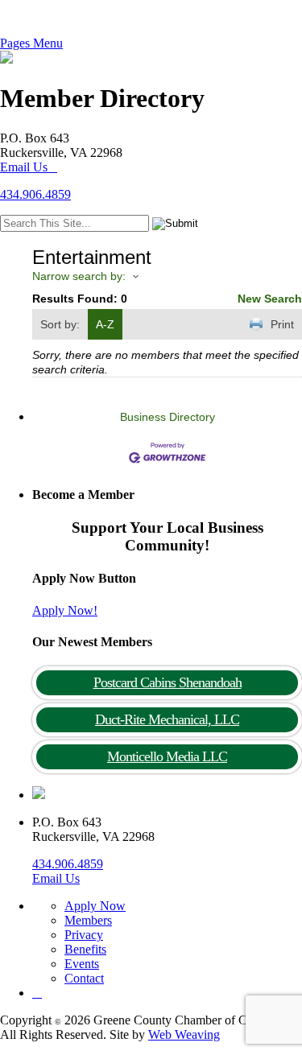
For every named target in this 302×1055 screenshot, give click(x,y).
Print (282, 324)
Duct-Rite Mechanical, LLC (167, 719)
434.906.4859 (35, 194)
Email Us (24, 167)
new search (270, 298)
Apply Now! (64, 610)
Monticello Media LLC (167, 756)
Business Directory (167, 416)
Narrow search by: (79, 276)
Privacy (83, 935)
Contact (84, 978)
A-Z (105, 324)
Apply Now (95, 906)
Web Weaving (184, 1034)
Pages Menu (31, 43)
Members (88, 920)
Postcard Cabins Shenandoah (167, 682)
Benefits (85, 949)
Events (81, 964)
